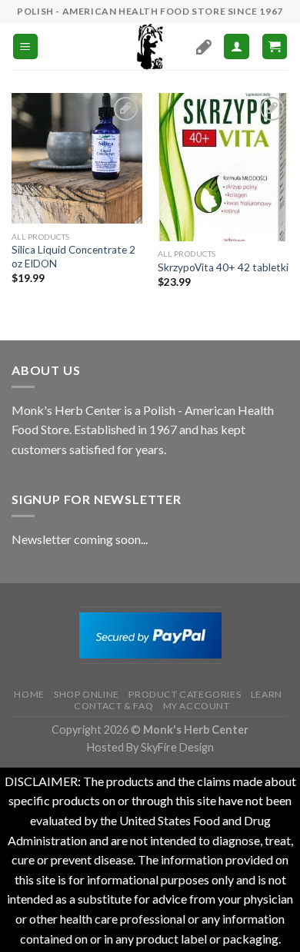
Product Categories (184, 694)
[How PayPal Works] (150, 634)
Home (29, 694)
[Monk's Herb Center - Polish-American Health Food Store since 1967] (150, 46)
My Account (196, 706)
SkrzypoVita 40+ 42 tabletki (223, 267)
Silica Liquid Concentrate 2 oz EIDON (73, 257)
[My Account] (236, 46)
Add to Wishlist (118, 137)
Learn (266, 694)
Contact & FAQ (113, 706)
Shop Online (86, 694)
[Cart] (275, 46)
